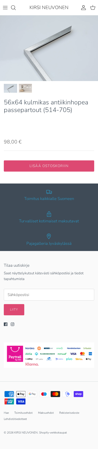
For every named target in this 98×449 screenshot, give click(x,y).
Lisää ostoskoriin (49, 165)
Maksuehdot (46, 413)
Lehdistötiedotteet (15, 419)
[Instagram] (12, 324)
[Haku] (15, 7)
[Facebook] (5, 324)
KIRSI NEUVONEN (26, 432)
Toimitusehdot (23, 413)
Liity (14, 309)
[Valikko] (5, 7)
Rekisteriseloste (69, 413)
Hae (6, 413)
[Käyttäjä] (82, 7)
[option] (49, 48)
